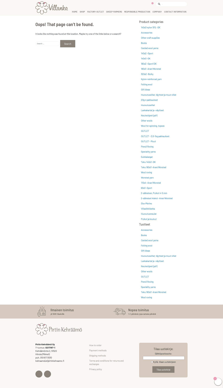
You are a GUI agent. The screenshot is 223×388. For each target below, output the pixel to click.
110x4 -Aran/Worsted (151, 182)
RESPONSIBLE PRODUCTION (137, 11)
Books (144, 43)
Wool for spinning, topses (152, 125)
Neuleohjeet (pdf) (149, 115)
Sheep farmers (114, 11)
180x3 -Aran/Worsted (151, 68)
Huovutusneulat (148, 213)
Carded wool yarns (149, 48)
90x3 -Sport (146, 188)
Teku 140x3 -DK (148, 162)
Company (157, 11)
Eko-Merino (146, 203)
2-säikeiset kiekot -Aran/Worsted (157, 198)
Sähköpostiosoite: (163, 353)
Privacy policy (95, 369)
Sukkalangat (147, 157)
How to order (95, 345)
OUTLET (145, 131)
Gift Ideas (145, 89)
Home (74, 11)
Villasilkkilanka (148, 208)
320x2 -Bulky (147, 74)
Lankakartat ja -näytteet (152, 110)
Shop (82, 11)
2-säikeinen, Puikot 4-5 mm (154, 193)
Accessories (146, 32)
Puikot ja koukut (149, 219)
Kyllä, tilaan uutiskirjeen (164, 362)
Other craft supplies (150, 37)
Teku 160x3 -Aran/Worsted (153, 167)
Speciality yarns (148, 151)
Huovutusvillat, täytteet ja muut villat (158, 94)
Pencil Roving (147, 146)
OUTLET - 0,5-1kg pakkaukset (155, 136)
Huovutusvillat (148, 105)
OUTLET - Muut (148, 141)
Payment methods (98, 350)
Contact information (175, 11)
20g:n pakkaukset (149, 100)
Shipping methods (97, 355)
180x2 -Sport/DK (149, 63)
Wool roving (146, 172)
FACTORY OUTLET (95, 11)
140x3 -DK (145, 58)
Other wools (146, 120)
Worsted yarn (147, 177)
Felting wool (146, 84)
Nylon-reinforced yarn (151, 79)
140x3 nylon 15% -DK (150, 27)
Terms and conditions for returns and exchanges (106, 362)
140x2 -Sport (147, 53)
